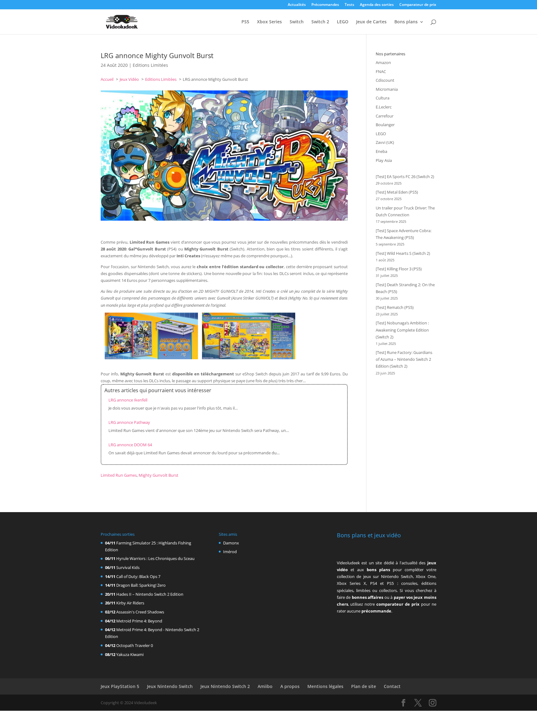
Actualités (297, 5)
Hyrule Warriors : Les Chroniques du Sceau (155, 558)
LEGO (342, 22)
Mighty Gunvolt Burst (158, 475)
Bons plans (406, 22)
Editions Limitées (150, 65)
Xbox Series (269, 22)
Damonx (231, 543)
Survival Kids (128, 567)
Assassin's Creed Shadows (140, 612)
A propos (290, 686)
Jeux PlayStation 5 (120, 686)
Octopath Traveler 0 (134, 645)
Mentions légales (325, 686)
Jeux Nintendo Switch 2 (225, 686)
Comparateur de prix (417, 5)
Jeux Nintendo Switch (170, 686)
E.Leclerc (384, 107)
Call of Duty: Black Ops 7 (138, 576)
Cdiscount (385, 80)
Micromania (387, 89)
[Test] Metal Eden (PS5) (397, 192)
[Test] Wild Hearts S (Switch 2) (403, 253)
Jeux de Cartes (371, 22)
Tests (349, 5)
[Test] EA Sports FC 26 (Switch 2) (405, 176)
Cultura (382, 98)
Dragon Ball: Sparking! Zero (141, 585)
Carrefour (384, 116)
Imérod (230, 551)
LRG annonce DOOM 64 (130, 444)
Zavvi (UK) (385, 142)
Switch (297, 22)
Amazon (383, 62)
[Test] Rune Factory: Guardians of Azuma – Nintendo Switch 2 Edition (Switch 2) (404, 359)
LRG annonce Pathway (129, 422)
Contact (392, 686)
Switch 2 (320, 22)
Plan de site (363, 686)
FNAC (381, 71)
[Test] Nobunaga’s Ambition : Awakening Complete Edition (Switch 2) (402, 329)
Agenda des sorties (377, 5)
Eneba (381, 151)
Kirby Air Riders (130, 603)
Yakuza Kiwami (130, 654)
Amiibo (265, 686)
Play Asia (384, 160)
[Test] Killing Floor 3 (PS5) (399, 269)
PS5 (245, 22)
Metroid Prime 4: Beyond (139, 621)
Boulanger (385, 124)
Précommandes (325, 5)
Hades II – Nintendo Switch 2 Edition (149, 594)
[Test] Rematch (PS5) (395, 307)
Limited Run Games (119, 475)
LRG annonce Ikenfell (127, 400)
